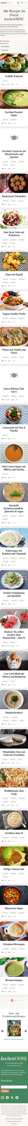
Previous (2, 1031)
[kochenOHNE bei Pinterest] (16, 1097)
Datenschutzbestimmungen (14, 1121)
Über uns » (20, 1074)
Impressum (14, 1123)
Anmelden (5, 1091)
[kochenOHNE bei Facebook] (7, 1097)
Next (25, 1031)
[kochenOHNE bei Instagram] (2, 1097)
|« (5, 1000)
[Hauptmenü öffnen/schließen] (25, 2)
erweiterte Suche (9, 33)
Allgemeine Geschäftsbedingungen (14, 1118)
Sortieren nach (4, 43)
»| (22, 1000)
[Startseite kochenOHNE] (6, 2)
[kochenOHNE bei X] (12, 1097)
